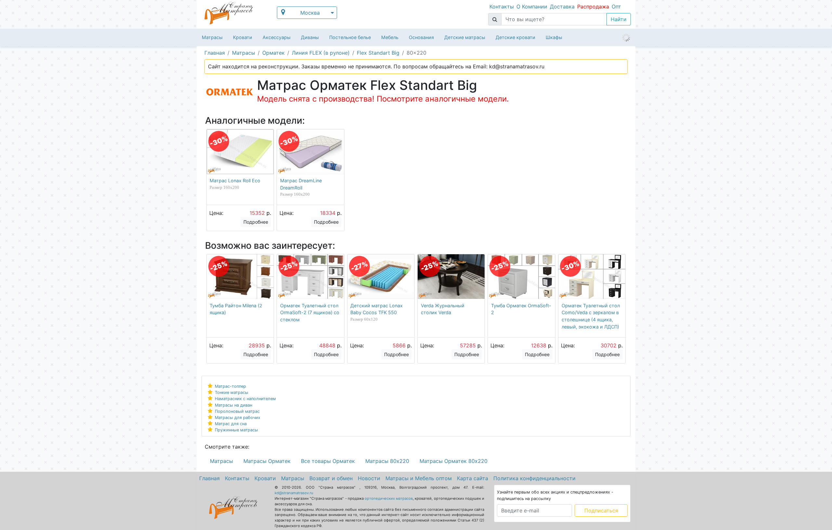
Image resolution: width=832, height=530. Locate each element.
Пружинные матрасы (236, 429)
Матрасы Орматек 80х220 (454, 461)
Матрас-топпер (230, 386)
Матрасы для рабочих (237, 417)
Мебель (389, 37)
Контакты (501, 6)
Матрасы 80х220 (387, 461)
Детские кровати (515, 37)
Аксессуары (277, 37)
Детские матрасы (464, 37)
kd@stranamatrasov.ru (294, 493)
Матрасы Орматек (267, 461)
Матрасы (212, 37)
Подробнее (255, 222)
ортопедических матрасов (389, 498)
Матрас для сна (231, 423)
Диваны (310, 37)
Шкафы (554, 37)
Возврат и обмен (331, 478)
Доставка (562, 6)
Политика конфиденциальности (534, 478)
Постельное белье (350, 37)
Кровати (242, 37)
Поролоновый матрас (237, 411)
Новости (369, 478)
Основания (421, 37)
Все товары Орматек (328, 461)
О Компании (531, 6)
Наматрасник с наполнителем (245, 398)
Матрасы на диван (233, 405)
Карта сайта (472, 478)
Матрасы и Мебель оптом (418, 478)
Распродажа (593, 6)
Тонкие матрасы (231, 392)
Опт (616, 6)
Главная (209, 478)
